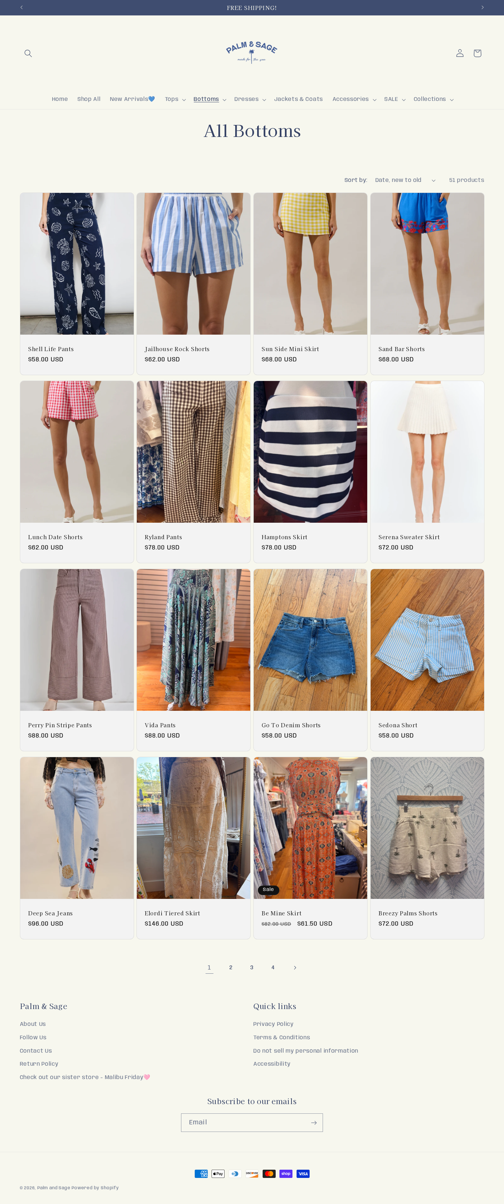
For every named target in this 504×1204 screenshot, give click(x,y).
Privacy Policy (273, 1024)
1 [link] (209, 967)
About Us (33, 1024)
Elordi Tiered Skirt (172, 913)
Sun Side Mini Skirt (290, 348)
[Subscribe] (314, 1122)
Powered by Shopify (95, 1188)
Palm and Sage (53, 1188)
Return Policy (39, 1064)
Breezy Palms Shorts (408, 913)
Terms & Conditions (281, 1038)
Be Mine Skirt (281, 913)
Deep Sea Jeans (50, 913)
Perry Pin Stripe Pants (60, 724)
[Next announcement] (482, 7)
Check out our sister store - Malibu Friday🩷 (85, 1077)
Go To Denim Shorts (291, 724)
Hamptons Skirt (285, 536)
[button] (28, 53)
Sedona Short (398, 724)
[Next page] (294, 968)
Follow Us (33, 1038)
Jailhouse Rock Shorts (177, 348)
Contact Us (36, 1051)
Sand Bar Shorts (402, 348)
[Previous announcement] (21, 7)
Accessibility (272, 1064)
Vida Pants (160, 724)
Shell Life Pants (51, 348)
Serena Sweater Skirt (409, 536)
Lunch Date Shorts (55, 536)
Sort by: (356, 180)
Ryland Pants (163, 536)
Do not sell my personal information (305, 1051)
